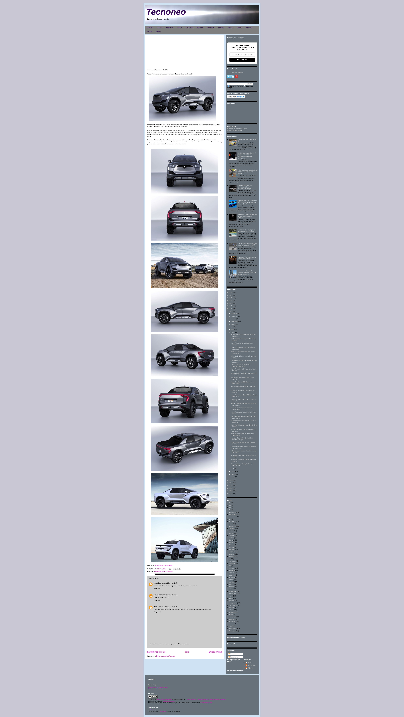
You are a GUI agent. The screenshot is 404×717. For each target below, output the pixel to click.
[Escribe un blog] (176, 569)
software (231, 607)
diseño (164, 571)
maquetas (232, 570)
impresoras (232, 561)
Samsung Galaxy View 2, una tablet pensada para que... (241, 439)
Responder (157, 588)
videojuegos (232, 628)
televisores (232, 619)
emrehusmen (159, 565)
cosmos (231, 538)
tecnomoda (232, 617)
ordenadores (232, 591)
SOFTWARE (189, 27)
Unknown (250, 668)
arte (230, 519)
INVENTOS (200, 27)
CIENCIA (179, 27)
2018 (230, 480)
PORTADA (150, 27)
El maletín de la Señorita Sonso (237, 128)
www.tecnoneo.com (169, 701)
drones (231, 545)
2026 (230, 292)
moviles (231, 582)
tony (155, 583)
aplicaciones (233, 514)
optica (231, 589)
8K (230, 510)
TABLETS (230, 27)
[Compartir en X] (178, 569)
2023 (230, 300)
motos (231, 579)
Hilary (249, 662)
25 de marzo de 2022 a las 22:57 (167, 595)
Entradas (233, 654)
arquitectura (232, 517)
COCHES (160, 27)
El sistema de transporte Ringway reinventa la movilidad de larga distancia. (247, 272)
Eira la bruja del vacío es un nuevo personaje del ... (241, 408)
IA (229, 559)
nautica (231, 584)
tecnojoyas (232, 612)
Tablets (231, 610)
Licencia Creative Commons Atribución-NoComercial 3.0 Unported (206, 699)
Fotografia (232, 552)
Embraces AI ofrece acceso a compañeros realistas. (247, 258)
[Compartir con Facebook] (180, 569)
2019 (230, 311)
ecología (231, 547)
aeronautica (232, 512)
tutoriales (232, 624)
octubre (233, 319)
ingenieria (232, 563)
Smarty (158, 31)
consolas (231, 535)
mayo (233, 332)
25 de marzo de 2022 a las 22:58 (167, 606)
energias (231, 549)
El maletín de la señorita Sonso (157, 687)
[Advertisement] (184, 53)
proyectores (232, 593)
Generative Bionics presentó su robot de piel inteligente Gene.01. (247, 216)
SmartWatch (233, 605)
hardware (231, 556)
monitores (232, 577)
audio (230, 524)
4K (230, 503)
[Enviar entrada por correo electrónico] (169, 569)
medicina (231, 573)
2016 (230, 485)
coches (231, 533)
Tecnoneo (166, 12)
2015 (230, 488)
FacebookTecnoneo (237, 72)
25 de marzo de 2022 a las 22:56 (167, 583)
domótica (232, 542)
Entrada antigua (215, 652)
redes (230, 596)
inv (230, 565)
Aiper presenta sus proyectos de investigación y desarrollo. (246, 230)
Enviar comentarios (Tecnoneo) (165, 656)
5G (230, 505)
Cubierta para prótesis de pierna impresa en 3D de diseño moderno (247, 171)
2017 (230, 483)
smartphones (233, 603)
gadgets (231, 554)
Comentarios (234, 657)
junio (232, 329)
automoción (157, 571)
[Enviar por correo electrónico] (174, 569)
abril (232, 469)
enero (233, 477)
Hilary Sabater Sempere (164, 699)
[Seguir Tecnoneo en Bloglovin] (236, 97)
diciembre (234, 313)
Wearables (232, 631)
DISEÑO (239, 27)
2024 (230, 298)
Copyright (163, 711)
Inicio (187, 652)
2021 (230, 306)
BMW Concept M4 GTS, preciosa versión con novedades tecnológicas (245, 187)
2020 (230, 308)
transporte (170, 571)
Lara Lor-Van (251, 665)
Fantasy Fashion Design (234, 130)
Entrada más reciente (156, 652)
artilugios (231, 521)
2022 (230, 303)
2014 (230, 491)
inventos (231, 568)
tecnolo (231, 614)
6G (230, 507)
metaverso (232, 575)
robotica (231, 600)
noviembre (234, 316)
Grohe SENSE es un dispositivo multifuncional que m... (240, 365)
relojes (231, 598)
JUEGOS (149, 31)
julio (232, 327)
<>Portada (151, 710)
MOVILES (221, 27)
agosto (233, 324)
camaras (231, 528)
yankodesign (168, 565)
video (230, 626)
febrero (233, 474)
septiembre (234, 321)
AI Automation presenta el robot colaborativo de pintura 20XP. (247, 244)
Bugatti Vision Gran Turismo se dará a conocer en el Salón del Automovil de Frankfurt (247, 202)
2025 (230, 295)
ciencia (231, 531)
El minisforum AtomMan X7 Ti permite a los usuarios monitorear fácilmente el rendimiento (247, 155)
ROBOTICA (169, 27)
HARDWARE (211, 27)
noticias (231, 586)
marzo (233, 471)
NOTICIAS (249, 27)
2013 (230, 493)
